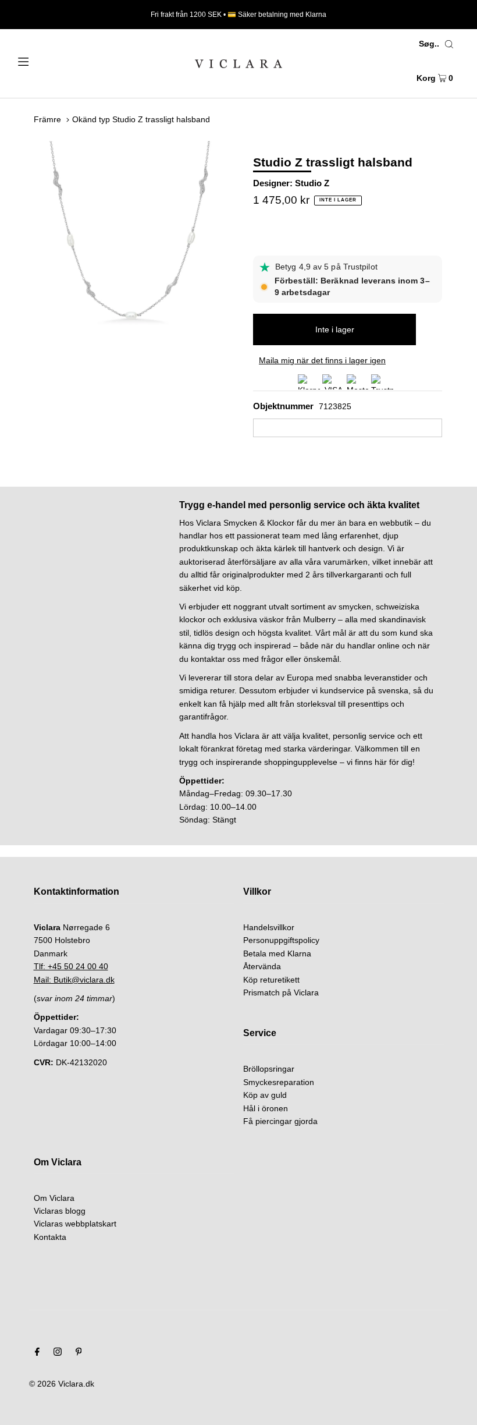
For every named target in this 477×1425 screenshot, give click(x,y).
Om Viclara (54, 1198)
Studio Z (312, 183)
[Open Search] (449, 44)
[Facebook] (37, 1352)
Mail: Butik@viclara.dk (74, 979)
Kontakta (50, 1237)
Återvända (262, 966)
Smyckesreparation (278, 1082)
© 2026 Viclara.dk (61, 1383)
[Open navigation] (48, 60)
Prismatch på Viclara (281, 992)
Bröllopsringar (268, 1068)
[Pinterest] (79, 1352)
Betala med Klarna (277, 953)
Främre (47, 119)
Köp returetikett (271, 979)
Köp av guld (265, 1095)
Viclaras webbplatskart (75, 1223)
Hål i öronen (265, 1108)
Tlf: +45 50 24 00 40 (71, 966)
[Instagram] (58, 1352)
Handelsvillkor (268, 927)
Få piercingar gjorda (280, 1121)
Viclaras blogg (60, 1210)
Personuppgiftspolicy (281, 940)
